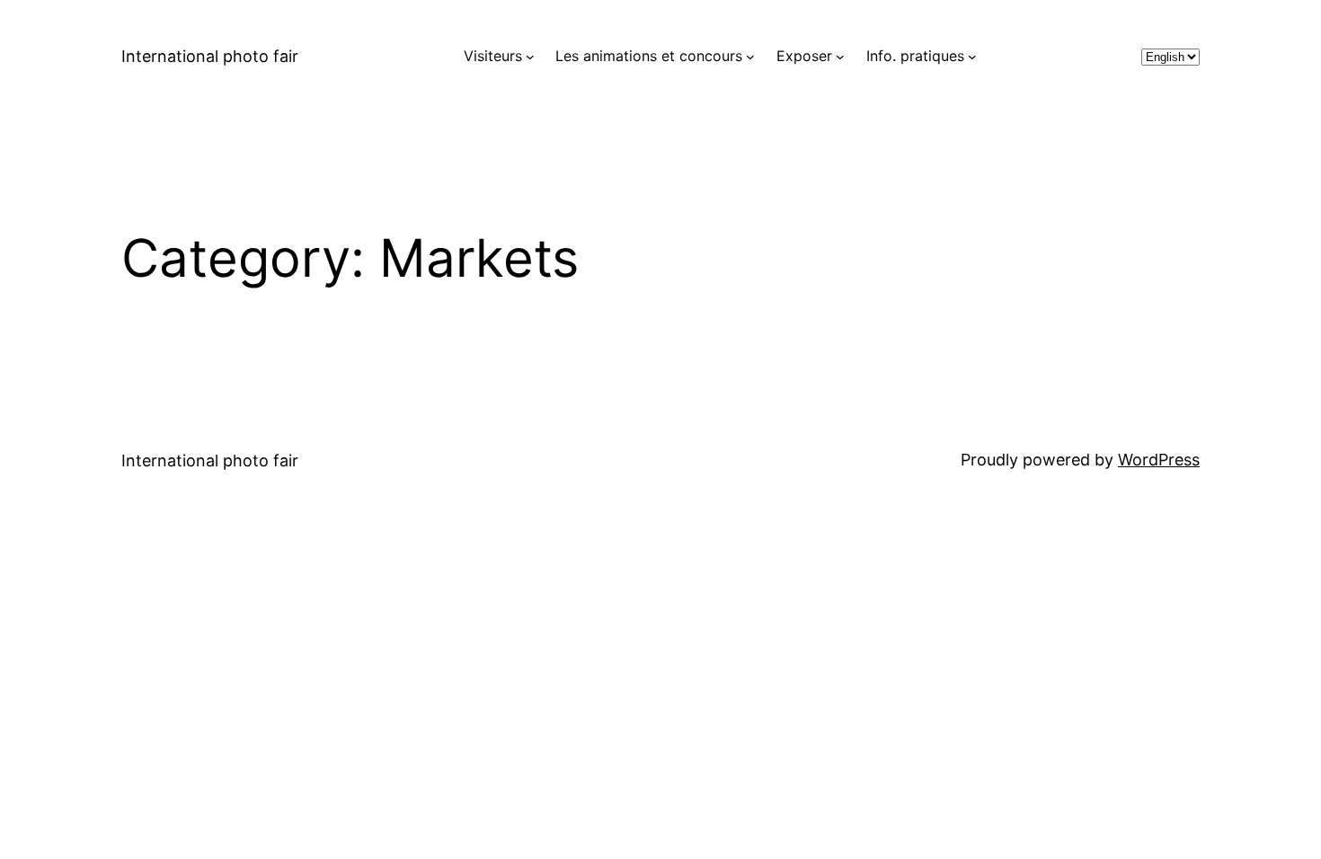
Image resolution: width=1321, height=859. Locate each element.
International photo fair (209, 56)
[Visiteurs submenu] (530, 56)
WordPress (1159, 459)
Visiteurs (493, 56)
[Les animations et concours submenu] (750, 56)
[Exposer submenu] (840, 56)
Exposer (804, 56)
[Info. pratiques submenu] (972, 56)
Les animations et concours (648, 56)
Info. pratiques (915, 56)
